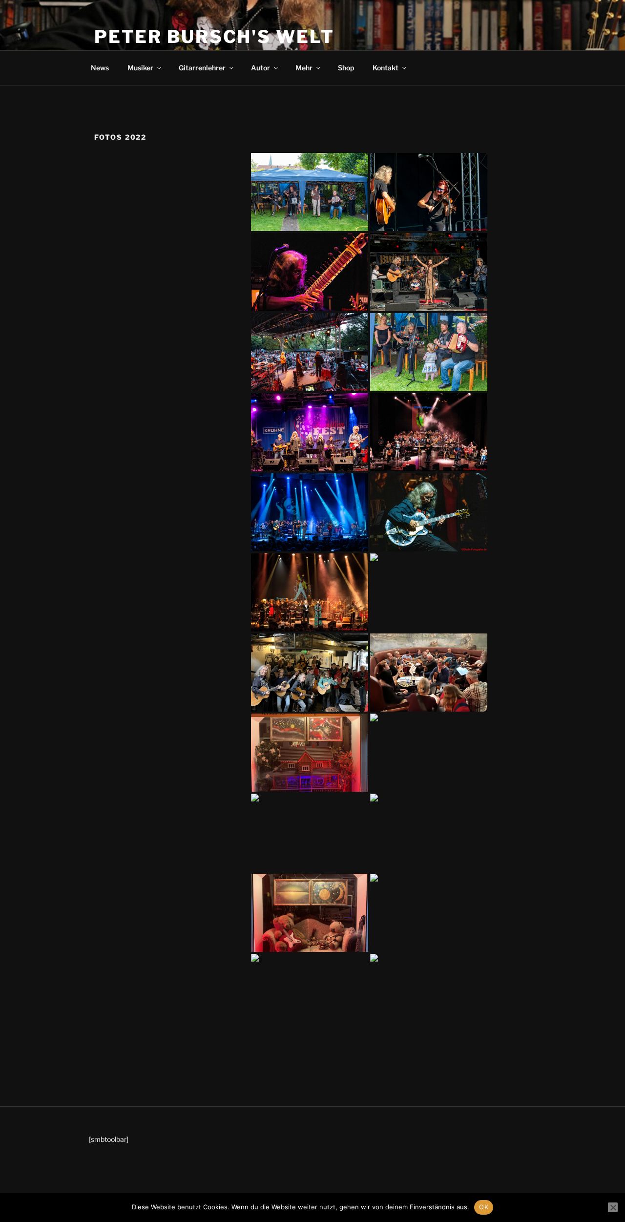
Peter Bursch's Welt (214, 36)
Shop (346, 67)
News (100, 67)
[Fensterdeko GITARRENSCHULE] (309, 753)
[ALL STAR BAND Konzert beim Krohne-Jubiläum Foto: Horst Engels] (309, 432)
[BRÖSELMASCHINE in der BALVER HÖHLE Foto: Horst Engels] (309, 833)
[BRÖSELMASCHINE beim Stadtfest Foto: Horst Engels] (428, 192)
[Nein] (613, 1207)
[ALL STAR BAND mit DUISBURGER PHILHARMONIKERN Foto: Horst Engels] (428, 432)
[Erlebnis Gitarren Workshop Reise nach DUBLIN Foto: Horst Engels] (428, 592)
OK (483, 1207)
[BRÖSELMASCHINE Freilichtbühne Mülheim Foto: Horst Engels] (309, 272)
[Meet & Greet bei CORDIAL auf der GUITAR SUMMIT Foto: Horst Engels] (428, 913)
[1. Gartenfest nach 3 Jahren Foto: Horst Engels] (309, 192)
